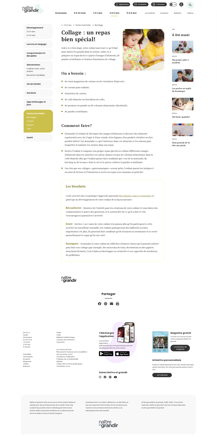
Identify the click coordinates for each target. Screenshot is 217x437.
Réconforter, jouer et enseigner (135, 195)
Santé (30, 137)
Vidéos (190, 13)
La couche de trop (64, 349)
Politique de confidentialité (67, 359)
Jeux (29, 128)
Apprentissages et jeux (36, 103)
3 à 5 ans (114, 13)
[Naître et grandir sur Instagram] (100, 377)
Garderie (31, 93)
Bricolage (99, 25)
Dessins (30, 125)
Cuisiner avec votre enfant (36, 70)
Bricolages (31, 117)
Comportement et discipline (36, 54)
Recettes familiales (36, 75)
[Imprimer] (117, 303)
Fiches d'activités (83, 25)
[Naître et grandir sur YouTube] (115, 377)
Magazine (27, 361)
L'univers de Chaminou (66, 339)
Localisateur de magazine (180, 348)
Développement (35, 27)
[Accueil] (33, 9)
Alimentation (33, 64)
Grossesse (61, 13)
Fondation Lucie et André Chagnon (48, 413)
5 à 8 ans (132, 13)
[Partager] (99, 303)
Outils (59, 332)
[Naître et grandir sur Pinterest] (110, 377)
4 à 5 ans (31, 35)
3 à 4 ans (31, 31)
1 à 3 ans (97, 13)
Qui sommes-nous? (65, 354)
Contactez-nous (63, 366)
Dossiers (164, 13)
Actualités (150, 13)
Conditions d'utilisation (66, 356)
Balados (177, 13)
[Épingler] (105, 303)
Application (124, 4)
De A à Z (26, 332)
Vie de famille (34, 84)
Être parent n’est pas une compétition (72, 352)
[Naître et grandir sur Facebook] (105, 377)
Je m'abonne (162, 375)
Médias (60, 361)
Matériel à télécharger (66, 337)
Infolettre (142, 4)
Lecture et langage (36, 44)
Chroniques (28, 356)
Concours (160, 4)
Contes (30, 121)
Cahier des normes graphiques (69, 364)
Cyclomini (61, 342)
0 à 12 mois (80, 13)
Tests (59, 335)
